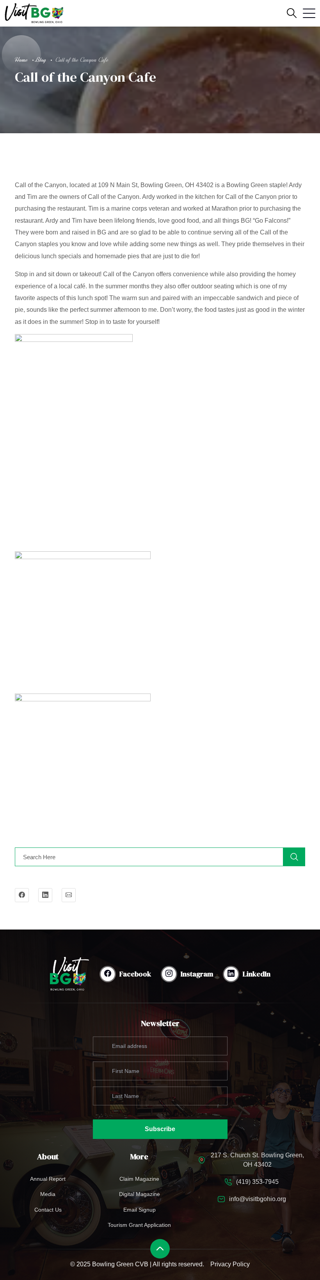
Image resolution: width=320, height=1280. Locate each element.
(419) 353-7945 (257, 1181)
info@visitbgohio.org (257, 1199)
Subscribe (160, 1129)
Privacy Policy (230, 1264)
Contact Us (48, 1210)
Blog (41, 59)
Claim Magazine (139, 1179)
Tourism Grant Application (139, 1225)
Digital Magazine (139, 1194)
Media (47, 1194)
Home (21, 59)
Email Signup (139, 1210)
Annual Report (48, 1179)
